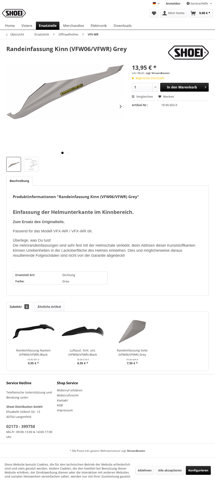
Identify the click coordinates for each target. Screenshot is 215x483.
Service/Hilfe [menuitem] (199, 3)
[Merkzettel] (154, 13)
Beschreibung (19, 181)
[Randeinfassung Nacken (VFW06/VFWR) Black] (33, 331)
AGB (60, 405)
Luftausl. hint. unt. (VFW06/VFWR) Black (82, 352)
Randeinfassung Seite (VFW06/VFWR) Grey (132, 352)
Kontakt (62, 400)
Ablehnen (145, 470)
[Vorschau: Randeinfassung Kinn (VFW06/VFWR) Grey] (13, 164)
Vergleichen (144, 97)
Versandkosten (136, 451)
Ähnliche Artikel (49, 307)
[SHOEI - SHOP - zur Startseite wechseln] (14, 13)
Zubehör (19, 307)
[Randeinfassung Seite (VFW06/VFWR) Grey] (132, 331)
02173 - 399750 (20, 426)
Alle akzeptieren (170, 470)
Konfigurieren (198, 470)
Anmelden (173, 3)
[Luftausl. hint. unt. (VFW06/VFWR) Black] (83, 331)
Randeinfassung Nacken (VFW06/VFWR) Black (33, 352)
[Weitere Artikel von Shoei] (188, 53)
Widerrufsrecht (67, 395)
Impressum (65, 410)
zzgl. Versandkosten (158, 73)
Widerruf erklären (69, 390)
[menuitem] (173, 3)
